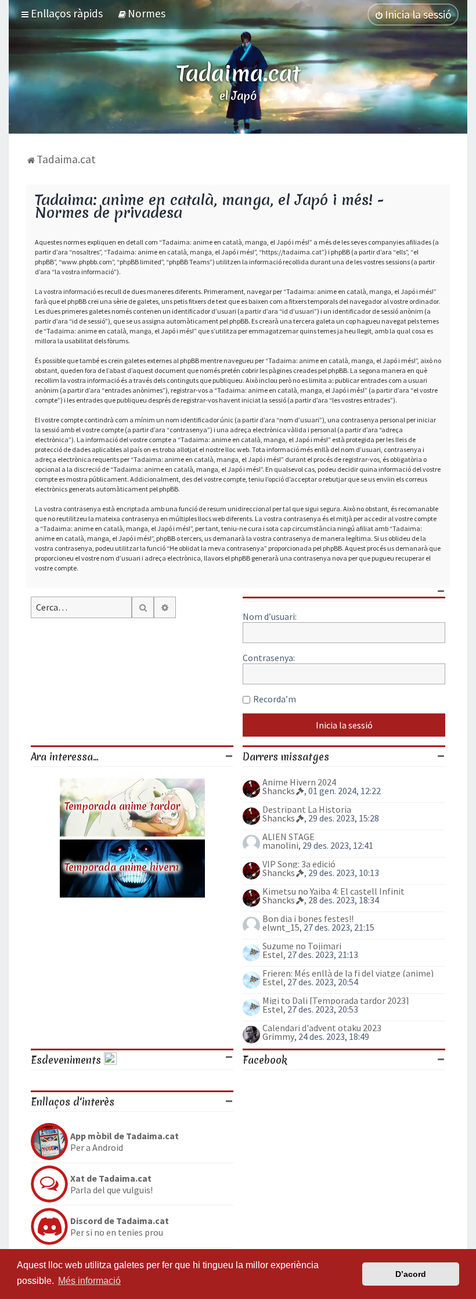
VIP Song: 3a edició (299, 864)
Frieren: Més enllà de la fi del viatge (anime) (348, 973)
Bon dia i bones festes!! (308, 918)
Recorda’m (274, 699)
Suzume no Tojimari (301, 946)
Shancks (278, 790)
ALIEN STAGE (288, 836)
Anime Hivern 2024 (299, 782)
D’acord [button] (410, 1274)
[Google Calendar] (110, 1060)
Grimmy (278, 1036)
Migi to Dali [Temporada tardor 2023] (335, 1000)
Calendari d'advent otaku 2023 (321, 1028)
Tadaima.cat (238, 73)
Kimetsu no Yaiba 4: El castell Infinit (333, 891)
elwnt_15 (281, 927)
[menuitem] (141, 13)
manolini (280, 845)
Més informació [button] (89, 1281)
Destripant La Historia (306, 809)
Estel (272, 954)
